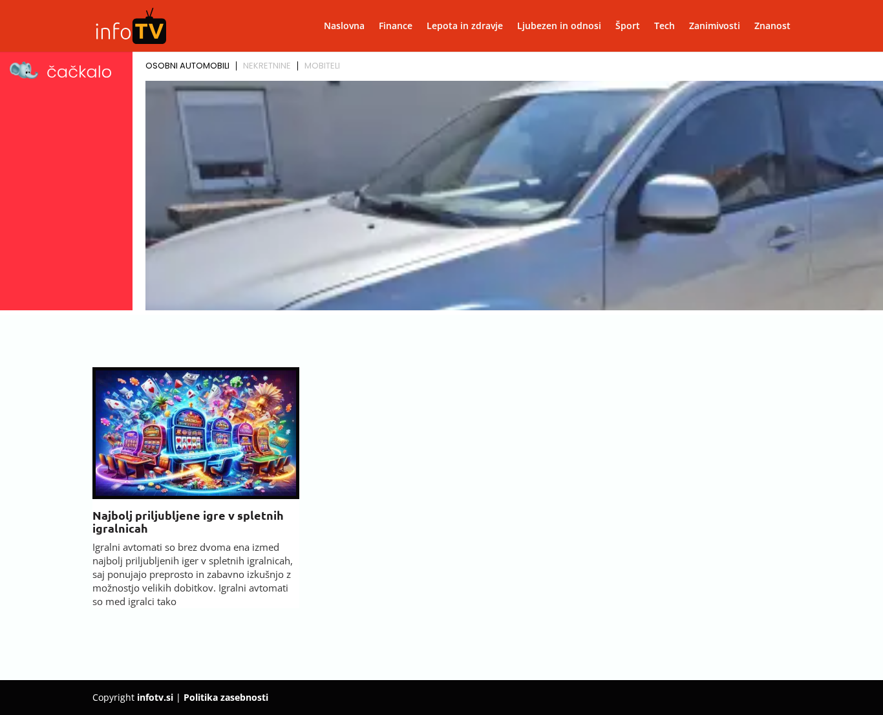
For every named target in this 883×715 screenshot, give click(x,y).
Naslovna (344, 26)
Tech (664, 26)
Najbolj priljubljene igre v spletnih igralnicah (188, 521)
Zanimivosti (714, 26)
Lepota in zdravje (465, 26)
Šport (627, 26)
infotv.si (155, 697)
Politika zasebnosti (226, 697)
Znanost (772, 26)
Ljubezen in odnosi (559, 26)
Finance (395, 26)
